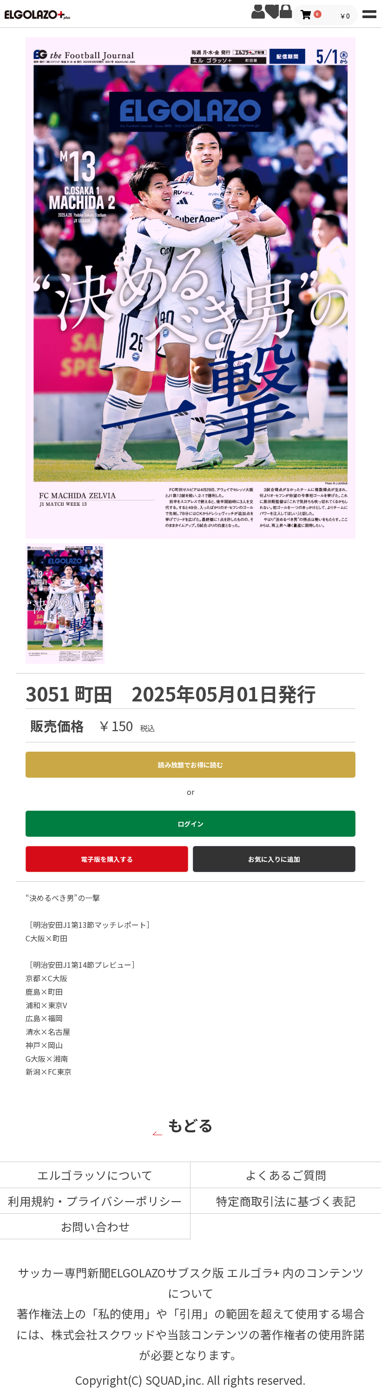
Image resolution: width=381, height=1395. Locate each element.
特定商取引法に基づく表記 (285, 1200)
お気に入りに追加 (274, 859)
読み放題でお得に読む (190, 764)
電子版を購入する (107, 859)
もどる (190, 1125)
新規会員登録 (258, 12)
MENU (369, 12)
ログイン (286, 12)
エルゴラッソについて (95, 1174)
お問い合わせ (95, 1226)
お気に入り (272, 12)
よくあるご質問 (286, 1174)
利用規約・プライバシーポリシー (95, 1200)
